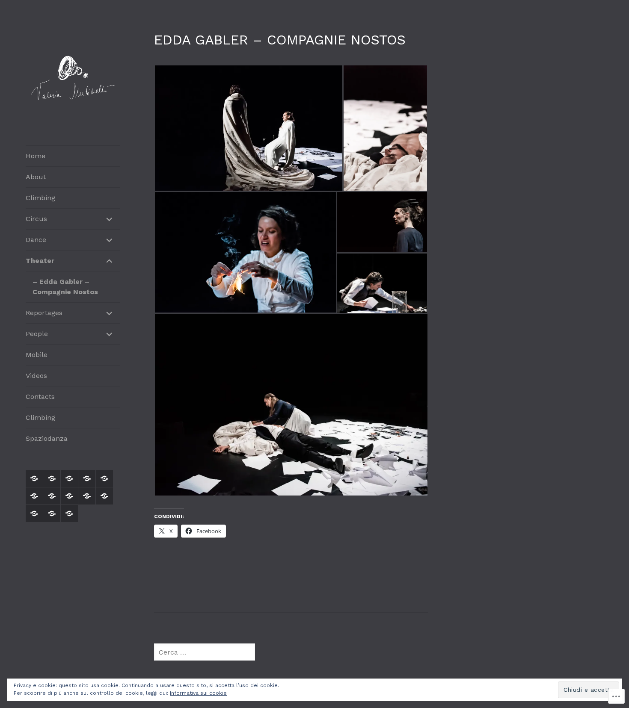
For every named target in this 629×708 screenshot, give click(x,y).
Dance (36, 240)
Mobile (36, 355)
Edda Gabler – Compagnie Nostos (65, 286)
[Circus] (86, 478)
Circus (36, 219)
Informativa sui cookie (198, 693)
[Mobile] (86, 495)
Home (35, 156)
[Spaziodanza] (69, 513)
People (37, 334)
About (36, 177)
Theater (40, 261)
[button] (248, 128)
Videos (36, 376)
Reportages (44, 313)
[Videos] (104, 495)
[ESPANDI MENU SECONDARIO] (109, 219)
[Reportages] (51, 495)
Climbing (40, 198)
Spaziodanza (47, 438)
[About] (51, 478)
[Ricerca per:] (204, 652)
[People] (69, 495)
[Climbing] (69, 478)
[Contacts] (34, 513)
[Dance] (104, 478)
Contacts (40, 396)
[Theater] (34, 495)
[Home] (34, 478)
